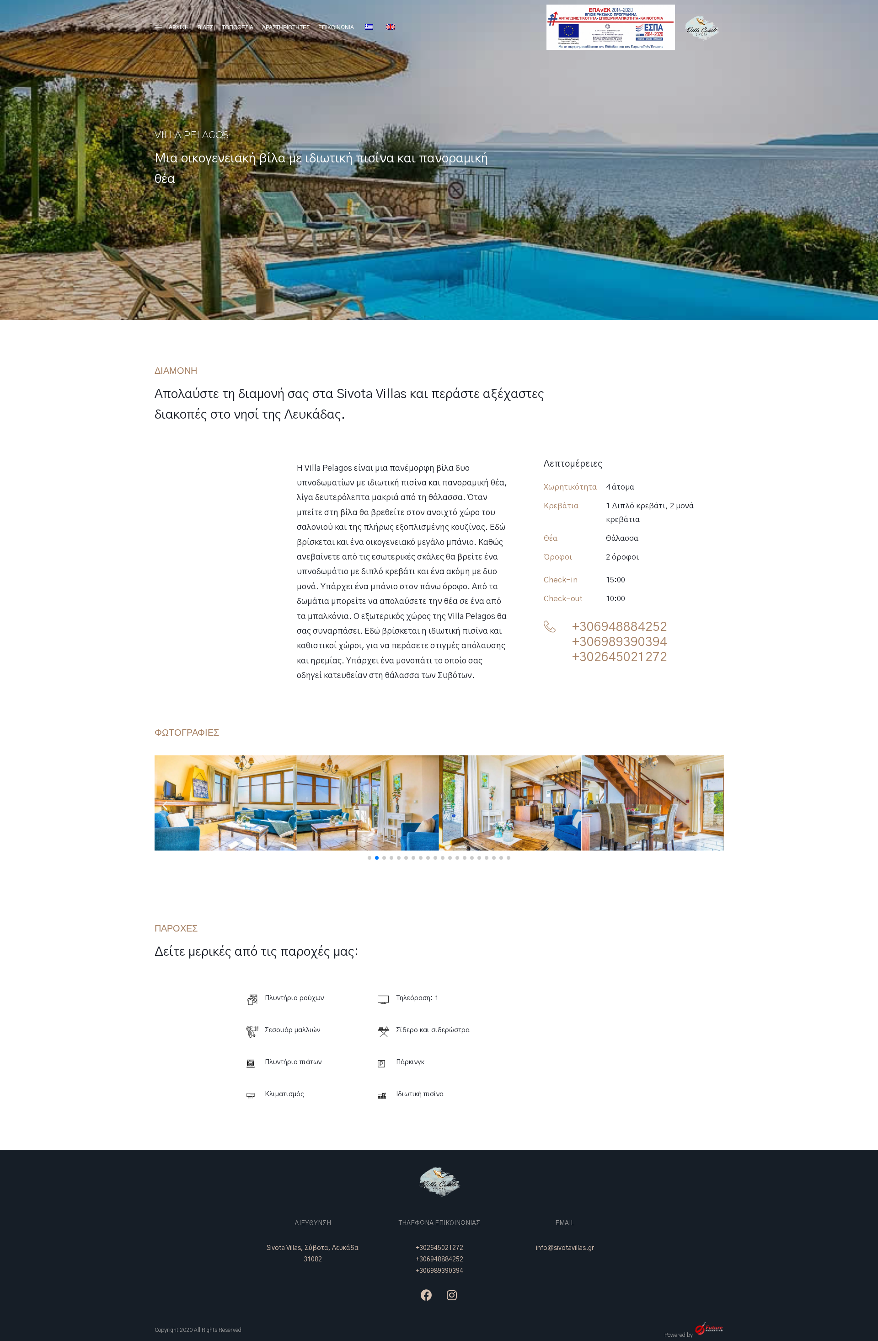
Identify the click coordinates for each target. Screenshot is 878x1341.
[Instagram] (451, 1294)
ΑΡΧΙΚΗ (179, 27)
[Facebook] (426, 1294)
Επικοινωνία (336, 27)
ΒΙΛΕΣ (205, 27)
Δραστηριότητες (286, 27)
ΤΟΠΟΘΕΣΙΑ (237, 27)
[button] (369, 858)
